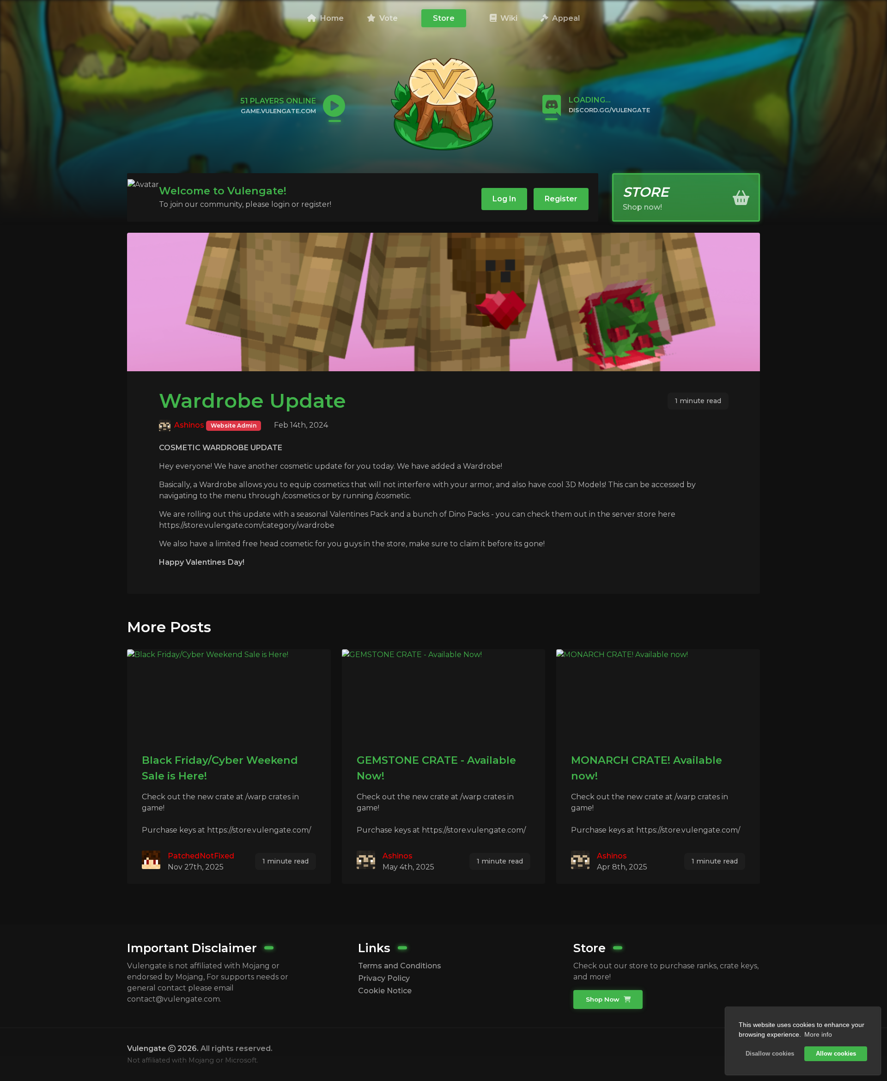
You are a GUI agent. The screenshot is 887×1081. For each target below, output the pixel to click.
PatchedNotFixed (201, 856)
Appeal (565, 18)
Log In (504, 198)
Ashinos (189, 425)
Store (444, 18)
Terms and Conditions (399, 965)
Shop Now (603, 999)
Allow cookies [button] (836, 1054)
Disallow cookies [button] (770, 1054)
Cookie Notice (385, 990)
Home (330, 18)
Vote (387, 18)
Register (561, 198)
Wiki (507, 18)
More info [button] (818, 1034)
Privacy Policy (384, 978)
